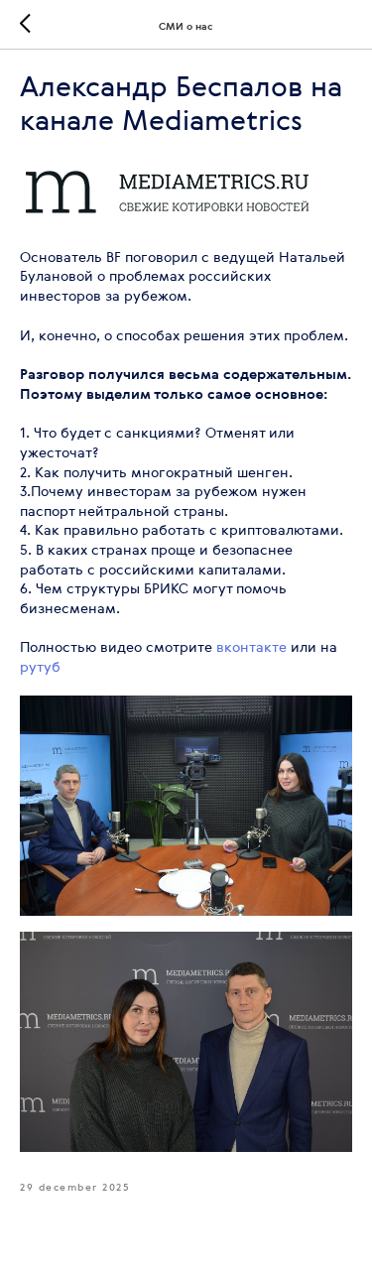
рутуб (40, 666)
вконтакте (251, 646)
